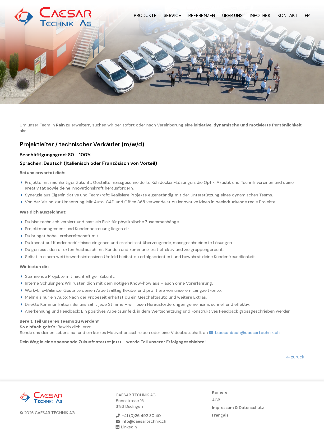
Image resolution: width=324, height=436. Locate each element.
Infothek (260, 16)
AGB (216, 400)
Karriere (219, 392)
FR (307, 16)
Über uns (232, 16)
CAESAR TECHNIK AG (52, 16)
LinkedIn (129, 427)
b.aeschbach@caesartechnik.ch (247, 332)
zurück (297, 357)
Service (172, 16)
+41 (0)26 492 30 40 (141, 415)
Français (220, 415)
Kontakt (288, 16)
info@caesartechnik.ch (144, 421)
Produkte (145, 16)
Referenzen (201, 16)
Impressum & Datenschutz (238, 407)
